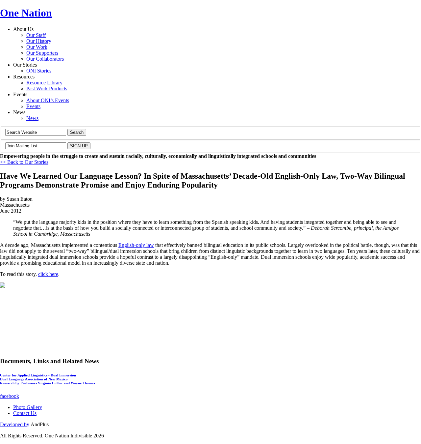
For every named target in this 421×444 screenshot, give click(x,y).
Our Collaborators (45, 59)
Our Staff (36, 35)
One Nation (26, 13)
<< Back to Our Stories (24, 162)
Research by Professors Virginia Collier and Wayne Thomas (47, 383)
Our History (38, 41)
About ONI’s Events (47, 100)
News (32, 118)
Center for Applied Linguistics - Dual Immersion (38, 375)
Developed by (14, 424)
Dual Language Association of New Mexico (34, 379)
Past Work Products (46, 88)
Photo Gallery (27, 407)
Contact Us (25, 413)
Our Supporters (42, 53)
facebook (9, 396)
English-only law (136, 245)
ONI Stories (38, 71)
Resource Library (44, 82)
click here (48, 274)
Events (33, 106)
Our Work (36, 47)
